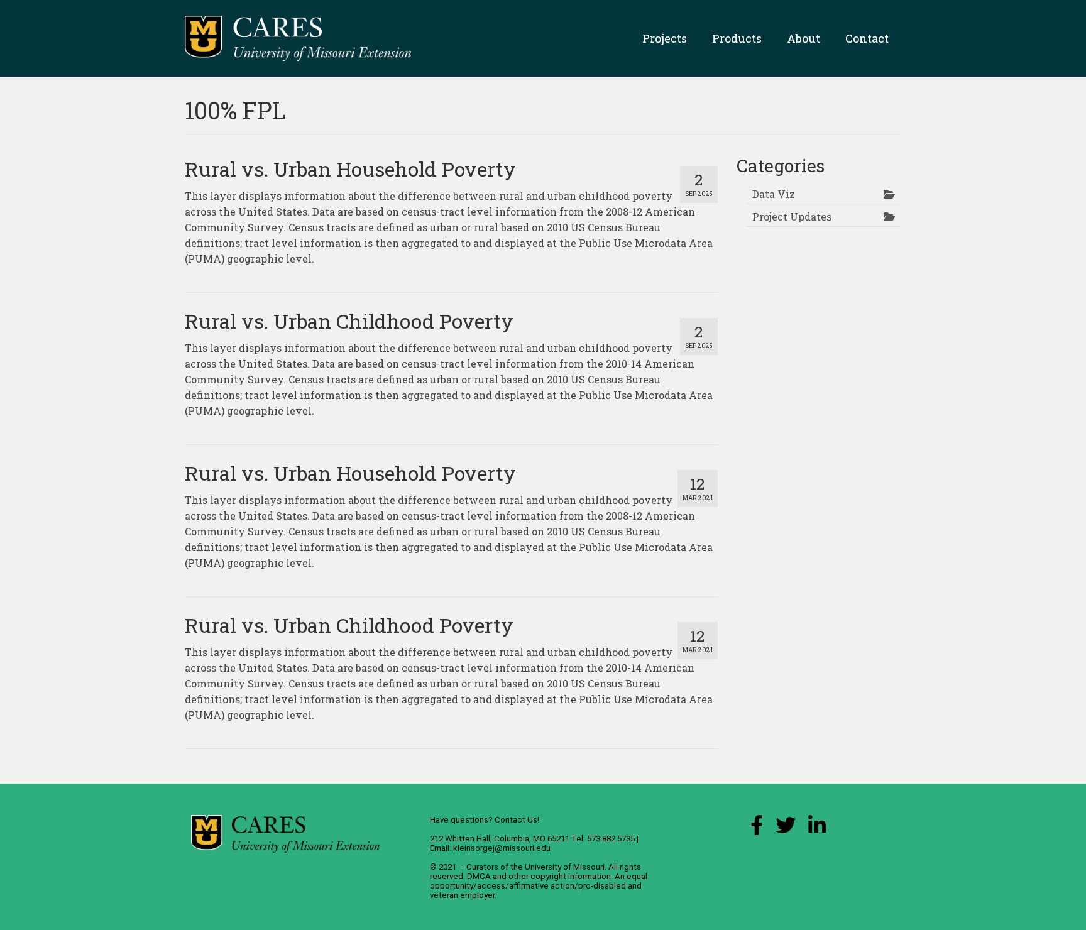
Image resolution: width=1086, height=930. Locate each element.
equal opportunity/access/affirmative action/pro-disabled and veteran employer (538, 886)
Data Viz (773, 193)
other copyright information (559, 876)
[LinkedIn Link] (817, 828)
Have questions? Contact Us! (484, 819)
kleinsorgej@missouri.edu (502, 848)
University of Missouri (565, 867)
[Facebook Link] (756, 828)
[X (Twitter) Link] (786, 828)
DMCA (479, 876)
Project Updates (791, 216)
